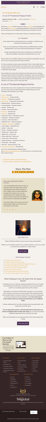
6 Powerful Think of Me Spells (12, 260)
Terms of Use (28, 381)
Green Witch (35, 367)
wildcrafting (30, 26)
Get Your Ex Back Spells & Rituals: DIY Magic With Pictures (20, 264)
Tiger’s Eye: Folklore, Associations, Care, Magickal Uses (17, 161)
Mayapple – (8, 124)
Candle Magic (20, 369)
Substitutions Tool (6, 364)
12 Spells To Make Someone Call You (14, 262)
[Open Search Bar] (37, 7)
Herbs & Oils (16, 13)
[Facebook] (14, 172)
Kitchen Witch (35, 362)
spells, (14, 28)
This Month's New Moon (8, 368)
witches (10, 26)
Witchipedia (31, 19)
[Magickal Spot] (4, 7)
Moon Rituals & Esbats (22, 367)
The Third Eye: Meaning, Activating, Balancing (14, 159)
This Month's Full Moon (8, 366)
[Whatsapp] (23, 172)
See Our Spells (23, 251)
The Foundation (28, 383)
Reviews (12, 385)
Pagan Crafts (35, 364)
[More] (32, 172)
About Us (12, 377)
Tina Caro (10, 21)
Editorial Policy (28, 385)
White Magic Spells (22, 360)
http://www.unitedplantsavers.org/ (12, 151)
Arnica (3, 95)
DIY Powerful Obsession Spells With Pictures (16, 271)
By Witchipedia (7, 13)
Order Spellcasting (23, 323)
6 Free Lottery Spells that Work (13, 269)
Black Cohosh (5, 97)
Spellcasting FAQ (14, 383)
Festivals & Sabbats (22, 364)
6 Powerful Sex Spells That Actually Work (16, 267)
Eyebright (4, 113)
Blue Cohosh (5, 101)
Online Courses (14, 387)
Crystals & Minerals (22, 371)
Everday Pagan (36, 360)
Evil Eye (34, 369)
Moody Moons (13, 381)
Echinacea (4, 111)
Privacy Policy (28, 379)
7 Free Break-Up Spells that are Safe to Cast (16, 266)
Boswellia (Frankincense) (8, 146)
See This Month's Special (23, 3)
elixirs (10, 28)
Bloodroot (4, 99)
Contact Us (27, 377)
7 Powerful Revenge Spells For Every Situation (17, 273)
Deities (19, 362)
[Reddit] (18, 172)
